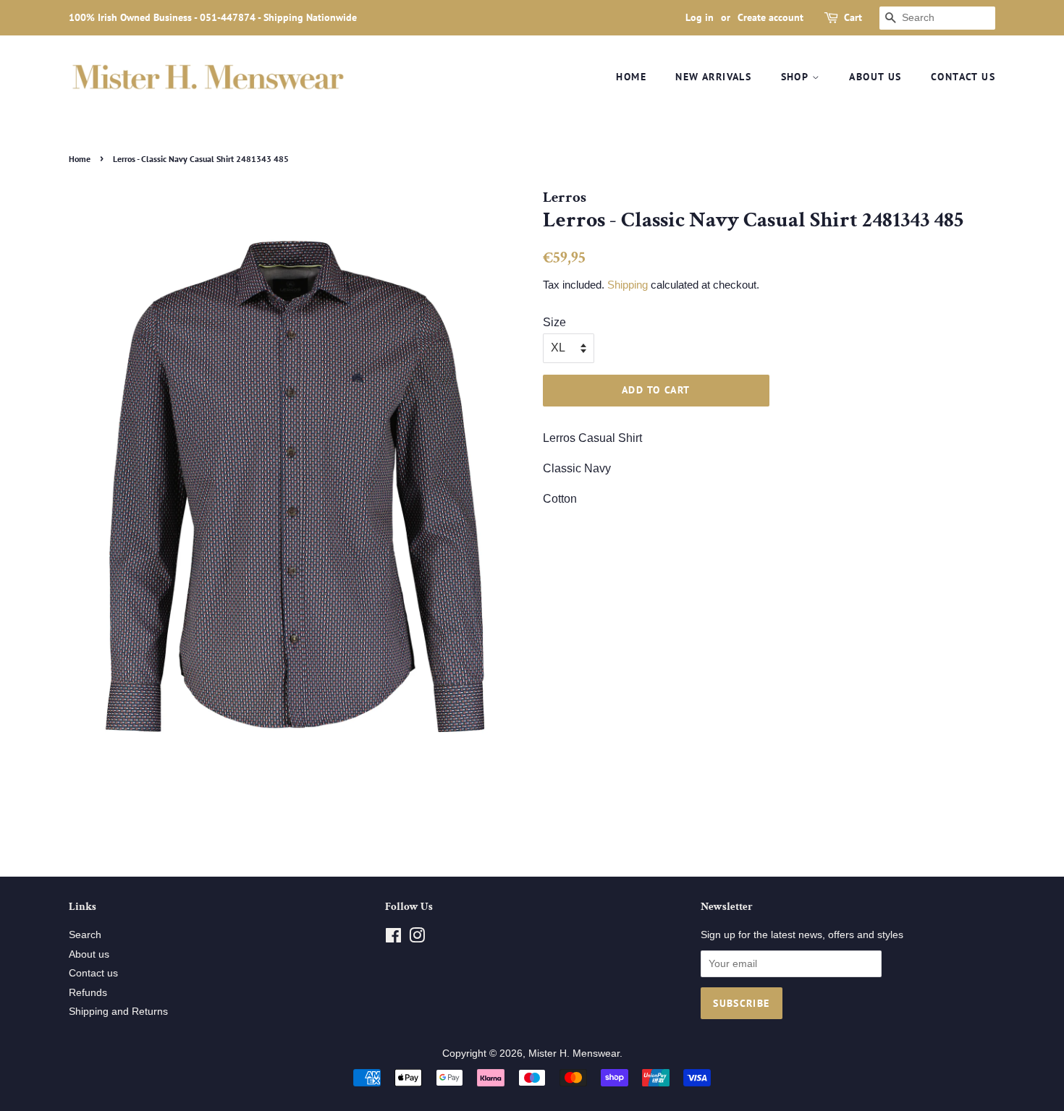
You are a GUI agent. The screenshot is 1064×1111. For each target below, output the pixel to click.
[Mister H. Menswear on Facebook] (393, 938)
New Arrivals (713, 76)
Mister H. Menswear (574, 1053)
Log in (699, 17)
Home (631, 76)
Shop (796, 76)
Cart (853, 17)
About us (875, 76)
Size (554, 322)
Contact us (963, 76)
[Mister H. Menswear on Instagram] (417, 938)
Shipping (627, 284)
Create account (770, 17)
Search (85, 934)
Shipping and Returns (118, 1011)
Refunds (88, 992)
